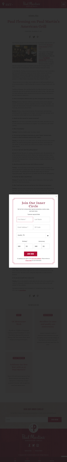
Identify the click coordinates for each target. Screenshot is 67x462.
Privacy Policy (28, 260)
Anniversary (42, 241)
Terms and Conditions (36, 258)
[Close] (56, 196)
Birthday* (24, 241)
